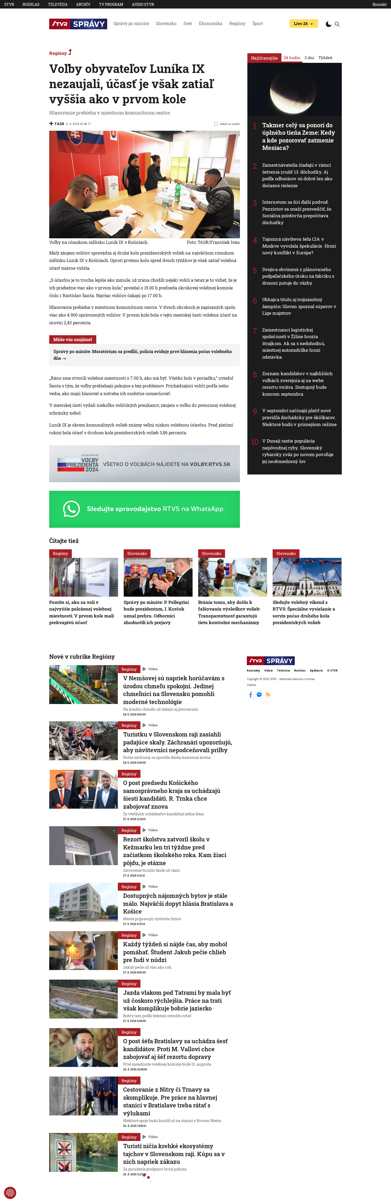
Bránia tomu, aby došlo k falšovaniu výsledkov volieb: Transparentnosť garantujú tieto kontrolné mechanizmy (229, 612)
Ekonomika (210, 23)
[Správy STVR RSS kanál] (268, 697)
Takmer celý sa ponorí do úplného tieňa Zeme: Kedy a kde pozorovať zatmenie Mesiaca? (298, 136)
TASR (59, 123)
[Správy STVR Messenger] (259, 697)
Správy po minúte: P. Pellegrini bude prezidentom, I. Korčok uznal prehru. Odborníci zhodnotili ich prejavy (156, 612)
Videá (268, 670)
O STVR (332, 670)
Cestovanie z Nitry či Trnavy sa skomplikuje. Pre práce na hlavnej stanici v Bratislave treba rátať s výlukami (170, 1101)
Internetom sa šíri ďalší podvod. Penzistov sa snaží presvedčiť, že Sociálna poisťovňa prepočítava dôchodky (296, 212)
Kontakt (380, 4)
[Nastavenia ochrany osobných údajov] (10, 1193)
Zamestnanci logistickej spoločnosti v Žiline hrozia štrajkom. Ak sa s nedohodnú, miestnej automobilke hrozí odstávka (293, 343)
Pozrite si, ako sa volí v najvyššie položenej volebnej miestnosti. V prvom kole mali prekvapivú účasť (81, 612)
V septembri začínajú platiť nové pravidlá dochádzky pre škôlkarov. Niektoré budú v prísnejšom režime (299, 417)
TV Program (111, 4)
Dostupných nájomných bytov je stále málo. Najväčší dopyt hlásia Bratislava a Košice (178, 903)
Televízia (58, 4)
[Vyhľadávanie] (337, 24)
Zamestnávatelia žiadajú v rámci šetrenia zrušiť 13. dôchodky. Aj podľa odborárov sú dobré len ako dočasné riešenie (297, 175)
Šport (257, 23)
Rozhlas (31, 4)
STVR (9, 4)
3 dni (309, 57)
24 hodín (292, 57)
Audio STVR (143, 4)
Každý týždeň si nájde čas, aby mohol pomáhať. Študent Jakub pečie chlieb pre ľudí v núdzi (175, 952)
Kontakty (253, 670)
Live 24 (300, 23)
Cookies (251, 684)
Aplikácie (316, 670)
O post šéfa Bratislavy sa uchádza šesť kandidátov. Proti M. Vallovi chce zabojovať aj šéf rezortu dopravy (175, 1049)
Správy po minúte (131, 23)
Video (153, 668)
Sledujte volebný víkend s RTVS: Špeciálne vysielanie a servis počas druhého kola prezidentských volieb (304, 612)
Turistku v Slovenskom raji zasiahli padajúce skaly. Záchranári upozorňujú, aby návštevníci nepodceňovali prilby (177, 742)
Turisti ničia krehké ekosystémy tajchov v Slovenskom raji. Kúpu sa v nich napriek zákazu (174, 1153)
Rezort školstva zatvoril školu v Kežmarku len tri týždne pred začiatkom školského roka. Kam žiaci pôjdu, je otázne (174, 851)
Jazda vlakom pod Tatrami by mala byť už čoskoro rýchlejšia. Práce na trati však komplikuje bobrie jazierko (177, 1000)
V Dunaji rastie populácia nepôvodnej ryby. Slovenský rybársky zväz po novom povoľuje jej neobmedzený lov (298, 451)
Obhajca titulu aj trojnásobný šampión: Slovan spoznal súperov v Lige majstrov (299, 306)
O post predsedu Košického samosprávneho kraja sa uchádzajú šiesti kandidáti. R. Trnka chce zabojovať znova (172, 794)
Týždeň (325, 57)
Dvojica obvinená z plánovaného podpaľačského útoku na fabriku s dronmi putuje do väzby (298, 276)
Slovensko (166, 23)
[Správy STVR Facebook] (251, 697)
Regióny (237, 23)
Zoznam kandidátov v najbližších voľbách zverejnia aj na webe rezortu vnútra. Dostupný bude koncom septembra (297, 383)
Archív (83, 4)
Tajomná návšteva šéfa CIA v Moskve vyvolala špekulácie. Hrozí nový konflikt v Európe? (299, 246)
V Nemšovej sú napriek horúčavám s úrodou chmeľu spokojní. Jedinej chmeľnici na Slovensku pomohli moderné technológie (173, 690)
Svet (188, 23)
